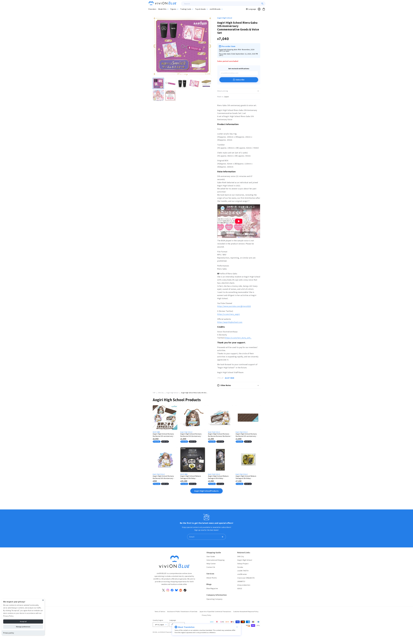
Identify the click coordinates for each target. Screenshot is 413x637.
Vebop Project (242, 563)
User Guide (210, 556)
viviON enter (242, 574)
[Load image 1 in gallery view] (158, 83)
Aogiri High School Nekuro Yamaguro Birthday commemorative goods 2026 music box (247, 477)
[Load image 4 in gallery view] (194, 83)
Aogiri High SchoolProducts (206, 491)
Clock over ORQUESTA (245, 578)
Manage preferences (23, 627)
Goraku (240, 567)
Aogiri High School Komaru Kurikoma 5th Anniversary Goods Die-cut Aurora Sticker (164, 477)
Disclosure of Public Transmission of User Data (182, 611)
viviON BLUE (162, 632)
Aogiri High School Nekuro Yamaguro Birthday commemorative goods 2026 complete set (191, 477)
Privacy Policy (206, 615)
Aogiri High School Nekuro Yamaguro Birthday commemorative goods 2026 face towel (219, 477)
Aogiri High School (224, 18)
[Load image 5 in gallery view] (206, 83)
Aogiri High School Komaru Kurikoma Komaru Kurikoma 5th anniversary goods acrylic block (219, 435)
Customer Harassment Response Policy (245, 611)
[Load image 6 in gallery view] (158, 95)
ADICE (239, 589)
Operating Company (214, 599)
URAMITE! (241, 581)
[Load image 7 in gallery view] (170, 95)
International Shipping (215, 560)
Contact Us (210, 567)
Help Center (211, 563)
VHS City (161, 393)
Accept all (23, 621)
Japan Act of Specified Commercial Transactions (215, 611)
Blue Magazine (212, 588)
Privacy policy (8, 633)
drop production (243, 585)
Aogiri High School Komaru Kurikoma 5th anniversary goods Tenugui (246, 435)
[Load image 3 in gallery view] (182, 83)
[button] (163, 9)
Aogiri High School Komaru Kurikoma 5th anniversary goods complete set (163, 435)
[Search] (262, 3)
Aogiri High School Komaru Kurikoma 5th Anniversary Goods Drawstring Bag (191, 435)
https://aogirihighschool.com (229, 322)
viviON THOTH (242, 571)
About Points (211, 578)
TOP (154, 393)
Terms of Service (160, 611)
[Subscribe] (222, 537)
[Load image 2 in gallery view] (170, 83)
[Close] (43, 600)
